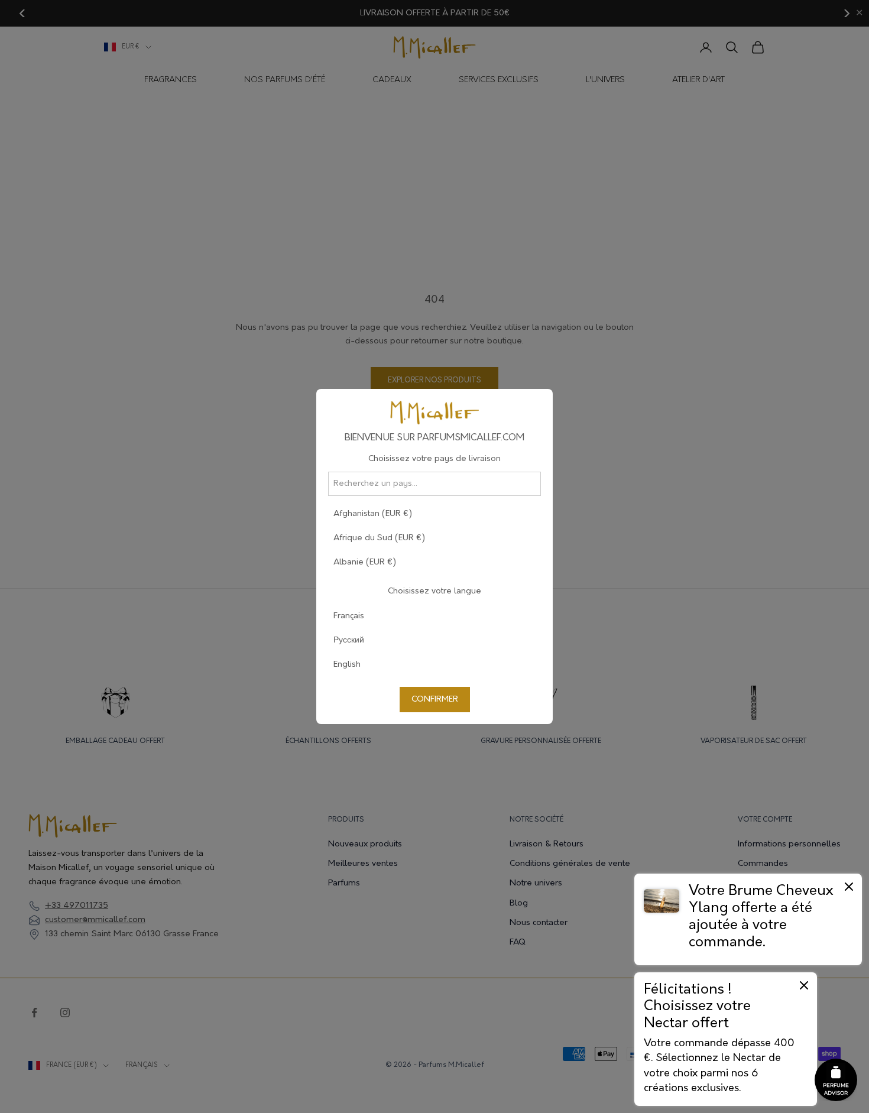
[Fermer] (848, 886)
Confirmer (434, 699)
